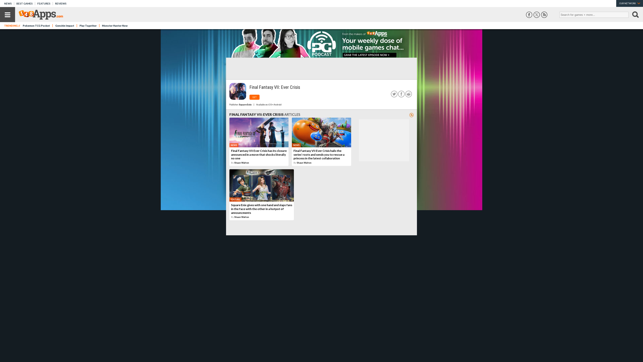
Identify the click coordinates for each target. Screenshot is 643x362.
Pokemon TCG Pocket (36, 25)
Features (43, 3)
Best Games (24, 3)
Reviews (60, 3)
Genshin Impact (64, 25)
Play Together (88, 25)
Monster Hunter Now (115, 25)
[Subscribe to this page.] (411, 115)
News (8, 3)
